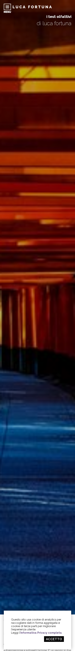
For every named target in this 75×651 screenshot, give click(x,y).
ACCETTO (54, 639)
